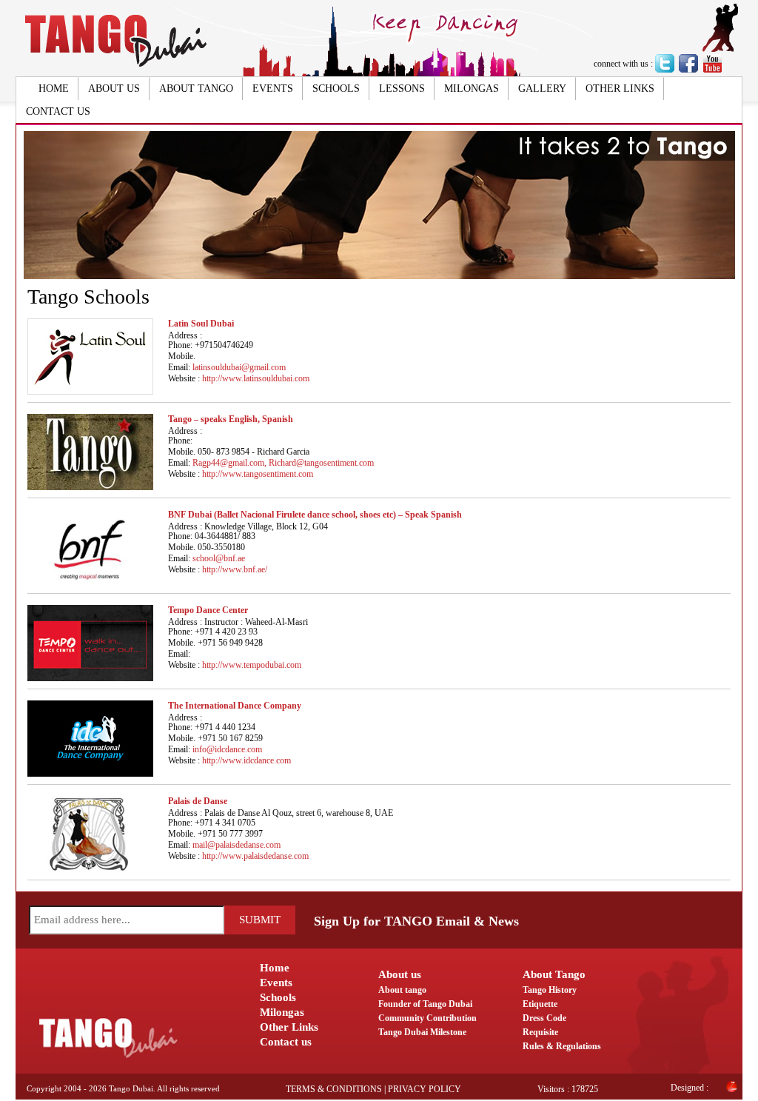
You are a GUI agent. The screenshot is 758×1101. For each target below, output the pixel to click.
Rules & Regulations (562, 1046)
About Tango (196, 88)
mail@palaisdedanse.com (236, 845)
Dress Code (544, 1018)
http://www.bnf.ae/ (234, 569)
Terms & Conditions (334, 1089)
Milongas (471, 88)
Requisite (540, 1032)
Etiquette (540, 1004)
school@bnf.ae (218, 558)
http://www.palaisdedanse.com (255, 856)
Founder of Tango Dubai (425, 1004)
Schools (336, 88)
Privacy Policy (424, 1089)
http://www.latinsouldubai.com (255, 378)
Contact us (58, 111)
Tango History (550, 990)
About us (114, 88)
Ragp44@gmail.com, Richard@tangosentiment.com (283, 463)
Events (272, 88)
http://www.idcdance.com (246, 760)
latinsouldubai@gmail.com (239, 367)
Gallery (542, 88)
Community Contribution (427, 1018)
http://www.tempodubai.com (251, 665)
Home (53, 88)
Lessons (402, 88)
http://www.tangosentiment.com (257, 474)
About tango (402, 990)
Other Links (620, 88)
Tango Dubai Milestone (422, 1032)
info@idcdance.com (227, 749)
